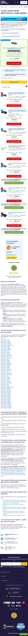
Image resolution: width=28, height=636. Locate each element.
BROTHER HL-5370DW (5, 377)
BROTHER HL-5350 (5, 371)
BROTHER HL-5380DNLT (6, 388)
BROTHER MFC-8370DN (6, 395)
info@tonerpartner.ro (11, 254)
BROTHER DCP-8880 (5, 346)
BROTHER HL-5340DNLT (6, 364)
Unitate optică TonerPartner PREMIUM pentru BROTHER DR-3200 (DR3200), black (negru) (17, 111)
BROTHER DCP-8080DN (6, 342)
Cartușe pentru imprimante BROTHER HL (11, 36)
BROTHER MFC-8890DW (6, 405)
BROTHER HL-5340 (5, 359)
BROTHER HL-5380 (5, 384)
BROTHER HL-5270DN (5, 353)
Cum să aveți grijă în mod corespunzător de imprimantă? (14, 507)
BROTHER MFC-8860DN (6, 401)
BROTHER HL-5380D (5, 385)
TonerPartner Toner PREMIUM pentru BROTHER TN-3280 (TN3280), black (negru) (14, 48)
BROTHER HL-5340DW (5, 366)
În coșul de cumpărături (15, 63)
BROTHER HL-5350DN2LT (6, 373)
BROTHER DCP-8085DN (6, 344)
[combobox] (12, 87)
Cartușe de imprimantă (13, 6)
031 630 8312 (9, 251)
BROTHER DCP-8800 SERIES (7, 345)
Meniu (24, 2)
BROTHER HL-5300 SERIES (6, 355)
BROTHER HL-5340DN (5, 362)
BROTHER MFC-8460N (5, 399)
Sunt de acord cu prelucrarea (13, 566)
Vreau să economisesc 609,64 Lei (15, 232)
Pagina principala (4, 6)
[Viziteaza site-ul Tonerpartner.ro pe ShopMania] (21, 627)
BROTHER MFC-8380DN (6, 398)
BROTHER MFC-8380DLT (6, 396)
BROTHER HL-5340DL (5, 360)
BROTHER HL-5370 (5, 376)
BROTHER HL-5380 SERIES (6, 383)
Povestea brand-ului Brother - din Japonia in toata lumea (14, 500)
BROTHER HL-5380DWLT (6, 391)
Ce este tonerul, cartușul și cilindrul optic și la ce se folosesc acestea (15, 70)
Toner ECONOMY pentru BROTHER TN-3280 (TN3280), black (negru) (17, 146)
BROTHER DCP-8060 (5, 339)
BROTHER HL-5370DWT (6, 378)
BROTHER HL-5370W (5, 380)
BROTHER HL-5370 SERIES (6, 374)
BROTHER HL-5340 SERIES (6, 357)
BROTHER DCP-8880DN (6, 348)
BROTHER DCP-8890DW (6, 349)
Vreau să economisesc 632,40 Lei (15, 207)
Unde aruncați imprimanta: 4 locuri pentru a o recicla (14, 515)
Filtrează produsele (14, 82)
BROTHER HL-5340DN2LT (6, 363)
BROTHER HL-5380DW (5, 389)
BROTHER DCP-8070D (5, 341)
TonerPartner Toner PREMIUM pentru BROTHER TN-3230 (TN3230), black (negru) (16, 129)
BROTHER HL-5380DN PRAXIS (7, 387)
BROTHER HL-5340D (5, 356)
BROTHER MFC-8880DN (6, 402)
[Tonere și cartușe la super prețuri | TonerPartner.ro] (4, 2)
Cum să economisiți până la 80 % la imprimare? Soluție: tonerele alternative (15, 75)
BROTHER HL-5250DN (5, 352)
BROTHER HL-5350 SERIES (6, 370)
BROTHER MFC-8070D (5, 392)
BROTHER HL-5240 (5, 351)
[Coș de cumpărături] (17, 2)
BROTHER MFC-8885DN (6, 403)
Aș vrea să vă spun (12, 257)
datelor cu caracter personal (19, 566)
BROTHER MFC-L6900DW (6, 407)
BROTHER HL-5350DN (5, 367)
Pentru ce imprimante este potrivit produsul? (14, 99)
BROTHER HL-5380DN (5, 381)
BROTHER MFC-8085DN (6, 394)
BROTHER (20, 6)
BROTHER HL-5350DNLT (6, 369)
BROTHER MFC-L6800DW (6, 406)
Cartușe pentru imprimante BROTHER (10, 33)
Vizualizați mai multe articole (7, 78)
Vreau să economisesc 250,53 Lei (15, 182)
